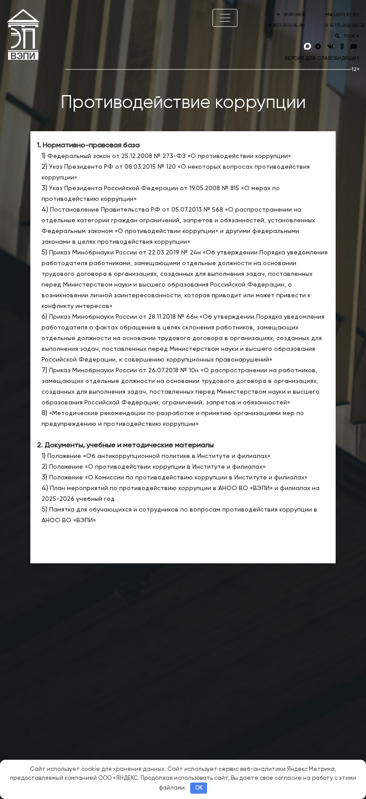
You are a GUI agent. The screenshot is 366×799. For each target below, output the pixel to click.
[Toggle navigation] (224, 18)
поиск (350, 36)
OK (199, 788)
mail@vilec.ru (342, 14)
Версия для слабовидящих (322, 58)
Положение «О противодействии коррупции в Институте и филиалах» (157, 467)
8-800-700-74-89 (287, 25)
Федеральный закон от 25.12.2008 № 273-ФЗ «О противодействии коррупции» (169, 156)
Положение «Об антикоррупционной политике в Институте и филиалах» (158, 456)
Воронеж (294, 14)
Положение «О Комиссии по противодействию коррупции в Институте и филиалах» (178, 477)
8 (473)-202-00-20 (345, 25)
